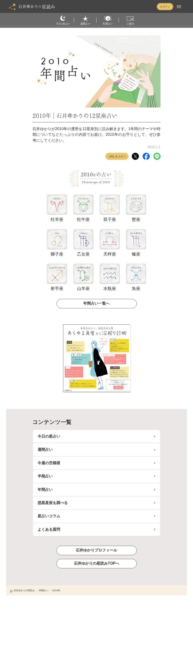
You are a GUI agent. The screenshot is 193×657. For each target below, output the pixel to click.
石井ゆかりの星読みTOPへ (96, 563)
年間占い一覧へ (96, 303)
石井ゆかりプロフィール (96, 550)
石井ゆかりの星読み (24, 590)
